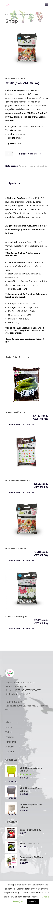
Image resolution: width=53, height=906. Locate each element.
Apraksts (14, 183)
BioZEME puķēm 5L (15, 548)
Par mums (10, 742)
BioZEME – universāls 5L (18, 480)
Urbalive (9, 727)
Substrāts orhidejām (16, 616)
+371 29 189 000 (13, 702)
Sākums (9, 722)
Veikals (8, 732)
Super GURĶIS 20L (15, 412)
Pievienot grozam (28, 154)
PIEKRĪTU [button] (33, 901)
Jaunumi (9, 746)
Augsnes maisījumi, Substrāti (33, 166)
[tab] (14, 183)
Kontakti (9, 751)
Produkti (9, 737)
